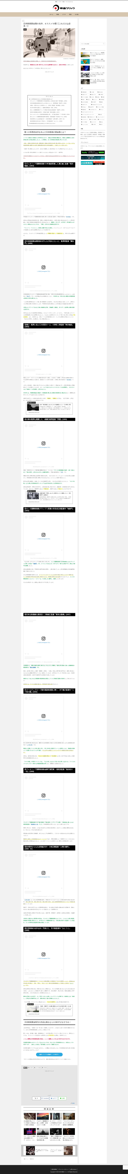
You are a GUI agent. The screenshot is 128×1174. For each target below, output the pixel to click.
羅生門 (28, 296)
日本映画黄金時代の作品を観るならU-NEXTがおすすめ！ (42, 123)
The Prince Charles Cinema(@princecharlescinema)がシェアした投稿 (43, 213)
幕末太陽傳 (33, 667)
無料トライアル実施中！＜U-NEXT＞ (49, 1054)
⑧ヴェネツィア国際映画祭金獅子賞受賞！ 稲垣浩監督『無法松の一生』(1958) (48, 116)
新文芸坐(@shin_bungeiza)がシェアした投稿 (43, 466)
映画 (26, 1067)
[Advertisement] (49, 83)
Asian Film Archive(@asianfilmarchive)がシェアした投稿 (43, 558)
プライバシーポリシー (63, 1169)
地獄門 (35, 563)
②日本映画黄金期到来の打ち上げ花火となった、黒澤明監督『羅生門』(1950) (48, 103)
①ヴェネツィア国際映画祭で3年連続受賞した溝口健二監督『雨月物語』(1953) (48, 101)
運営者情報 (54, 1169)
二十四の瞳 (29, 744)
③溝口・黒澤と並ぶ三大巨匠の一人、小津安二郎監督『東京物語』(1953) (47, 105)
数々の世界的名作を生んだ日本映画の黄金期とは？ (41, 99)
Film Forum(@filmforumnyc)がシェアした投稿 (43, 896)
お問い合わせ (73, 1169)
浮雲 (62, 472)
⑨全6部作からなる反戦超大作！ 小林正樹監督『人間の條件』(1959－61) (47, 118)
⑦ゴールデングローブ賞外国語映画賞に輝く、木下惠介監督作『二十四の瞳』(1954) (50, 114)
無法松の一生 (34, 824)
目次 (47, 96)
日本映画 (45, 1067)
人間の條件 (27, 899)
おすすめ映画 (38, 1067)
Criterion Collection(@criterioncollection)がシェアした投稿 (43, 290)
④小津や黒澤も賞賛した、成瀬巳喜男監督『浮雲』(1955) (43, 107)
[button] (103, 44)
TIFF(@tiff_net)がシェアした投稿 (43, 374)
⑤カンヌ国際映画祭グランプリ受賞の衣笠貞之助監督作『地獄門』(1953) (47, 110)
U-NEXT (31, 1067)
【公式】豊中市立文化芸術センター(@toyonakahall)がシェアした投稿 (43, 662)
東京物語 (69, 379)
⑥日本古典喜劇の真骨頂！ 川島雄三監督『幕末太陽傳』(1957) (44, 112)
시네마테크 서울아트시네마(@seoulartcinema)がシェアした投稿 (44, 977)
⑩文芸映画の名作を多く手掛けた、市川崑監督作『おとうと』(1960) (46, 121)
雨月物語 (68, 216)
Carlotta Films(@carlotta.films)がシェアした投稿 (43, 818)
